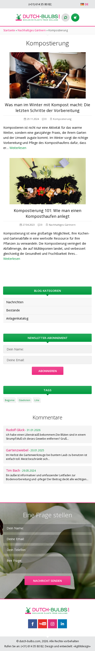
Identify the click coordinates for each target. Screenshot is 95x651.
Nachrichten (14, 302)
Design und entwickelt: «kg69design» (68, 646)
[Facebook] (32, 623)
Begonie (10, 400)
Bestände (13, 310)
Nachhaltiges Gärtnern (32, 30)
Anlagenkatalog (17, 318)
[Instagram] (52, 623)
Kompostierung (62, 119)
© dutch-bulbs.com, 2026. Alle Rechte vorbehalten (47, 641)
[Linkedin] (62, 623)
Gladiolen (24, 400)
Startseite (9, 30)
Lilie (36, 400)
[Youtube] (42, 623)
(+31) (39, 4)
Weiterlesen (18, 148)
